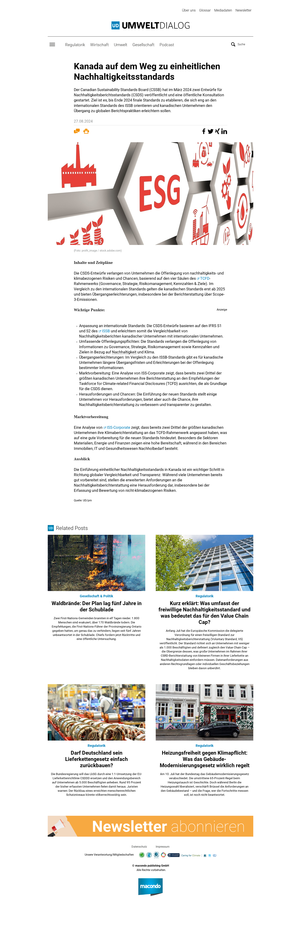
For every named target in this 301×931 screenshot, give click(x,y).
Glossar (205, 10)
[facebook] (204, 133)
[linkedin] (224, 133)
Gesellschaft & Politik (96, 596)
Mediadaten (223, 10)
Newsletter (244, 10)
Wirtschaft (99, 44)
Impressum (162, 846)
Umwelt (120, 44)
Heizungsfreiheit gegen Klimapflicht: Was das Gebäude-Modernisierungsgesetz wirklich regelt (204, 759)
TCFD (204, 278)
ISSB (106, 331)
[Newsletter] (150, 826)
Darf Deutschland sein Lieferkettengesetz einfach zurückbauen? (96, 759)
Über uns (189, 10)
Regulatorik (75, 44)
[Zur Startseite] (150, 25)
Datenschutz (139, 846)
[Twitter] (211, 133)
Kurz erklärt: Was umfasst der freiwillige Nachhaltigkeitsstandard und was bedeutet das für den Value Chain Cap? (204, 612)
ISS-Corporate (118, 427)
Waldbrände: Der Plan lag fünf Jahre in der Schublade (97, 606)
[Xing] (217, 133)
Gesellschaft (143, 44)
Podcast (167, 44)
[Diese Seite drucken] (86, 132)
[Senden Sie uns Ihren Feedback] (77, 132)
